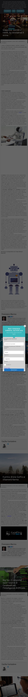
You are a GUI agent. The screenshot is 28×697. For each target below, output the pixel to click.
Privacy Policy (7, 368)
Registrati (14, 370)
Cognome (6, 354)
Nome (5, 348)
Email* (5, 339)
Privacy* (6, 361)
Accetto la (9, 364)
